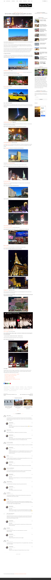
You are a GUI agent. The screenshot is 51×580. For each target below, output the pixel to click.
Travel (20, 12)
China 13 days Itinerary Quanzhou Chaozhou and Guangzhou (28, 407)
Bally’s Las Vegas (6, 331)
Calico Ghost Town (7, 380)
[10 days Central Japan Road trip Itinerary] (8, 403)
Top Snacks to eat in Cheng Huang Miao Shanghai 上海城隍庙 (43, 62)
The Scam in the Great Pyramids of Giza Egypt (43, 48)
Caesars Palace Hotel (7, 181)
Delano (5, 142)
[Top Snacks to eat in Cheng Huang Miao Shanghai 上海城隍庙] (37, 62)
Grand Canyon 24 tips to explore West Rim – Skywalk (12, 374)
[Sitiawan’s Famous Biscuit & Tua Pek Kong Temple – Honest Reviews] (37, 39)
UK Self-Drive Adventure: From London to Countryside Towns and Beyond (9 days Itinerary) (43, 58)
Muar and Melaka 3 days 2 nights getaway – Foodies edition (43, 53)
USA (22, 12)
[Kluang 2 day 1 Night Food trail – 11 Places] (37, 21)
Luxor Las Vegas (6, 86)
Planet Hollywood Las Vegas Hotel (8, 227)
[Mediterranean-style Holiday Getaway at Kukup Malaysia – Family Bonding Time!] (37, 30)
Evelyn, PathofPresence (10, 468)
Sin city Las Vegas (6, 390)
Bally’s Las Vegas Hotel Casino (8, 329)
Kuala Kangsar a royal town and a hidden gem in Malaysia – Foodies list (43, 25)
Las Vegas (15, 12)
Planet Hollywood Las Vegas (8, 225)
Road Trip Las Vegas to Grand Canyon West (10, 375)
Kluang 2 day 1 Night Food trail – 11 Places (43, 20)
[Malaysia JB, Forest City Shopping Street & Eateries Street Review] (37, 35)
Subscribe (41, 99)
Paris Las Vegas (6, 245)
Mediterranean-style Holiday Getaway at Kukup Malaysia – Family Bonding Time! (43, 30)
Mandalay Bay (9, 142)
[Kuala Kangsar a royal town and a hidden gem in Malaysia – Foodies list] (37, 25)
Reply (32, 415)
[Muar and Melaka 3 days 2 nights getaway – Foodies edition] (18, 403)
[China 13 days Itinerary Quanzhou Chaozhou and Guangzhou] (27, 403)
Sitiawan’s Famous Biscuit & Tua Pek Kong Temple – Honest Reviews (43, 39)
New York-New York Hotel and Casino (14, 389)
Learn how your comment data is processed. (20, 573)
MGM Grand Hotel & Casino (8, 122)
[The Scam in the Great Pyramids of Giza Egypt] (37, 48)
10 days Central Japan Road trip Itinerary (43, 43)
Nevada (18, 12)
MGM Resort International (6, 389)
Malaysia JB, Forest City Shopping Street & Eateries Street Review (43, 35)
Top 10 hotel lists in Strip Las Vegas (12, 390)
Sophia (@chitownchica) (10, 513)
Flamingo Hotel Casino (7, 70)
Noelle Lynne (9, 415)
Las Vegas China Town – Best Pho (9, 376)
